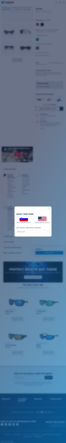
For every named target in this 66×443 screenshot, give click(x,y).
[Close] (49, 208)
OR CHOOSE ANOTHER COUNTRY (28, 228)
